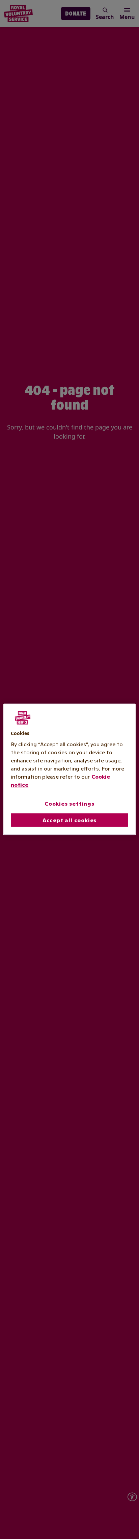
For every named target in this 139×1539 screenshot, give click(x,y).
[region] (69, 769)
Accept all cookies (69, 820)
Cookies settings (69, 803)
